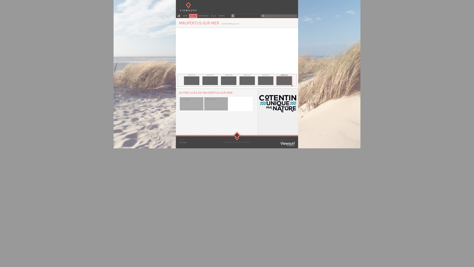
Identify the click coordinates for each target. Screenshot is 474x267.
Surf (185, 16)
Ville (213, 16)
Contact (247, 142)
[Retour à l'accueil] (188, 7)
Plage (193, 16)
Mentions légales (231, 142)
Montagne (204, 16)
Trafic (221, 16)
